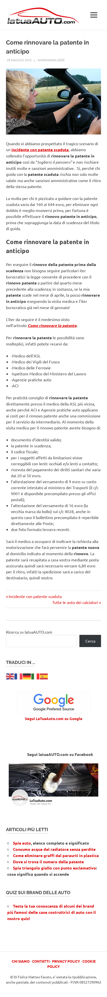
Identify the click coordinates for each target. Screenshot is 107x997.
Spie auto (22, 843)
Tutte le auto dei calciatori (75, 602)
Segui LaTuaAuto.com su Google (53, 718)
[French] (18, 675)
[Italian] (35, 675)
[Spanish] (44, 675)
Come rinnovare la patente (52, 325)
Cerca (90, 640)
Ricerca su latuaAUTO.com (29, 631)
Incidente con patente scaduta (35, 596)
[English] (10, 675)
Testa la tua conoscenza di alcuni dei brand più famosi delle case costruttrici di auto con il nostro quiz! (51, 912)
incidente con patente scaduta (40, 149)
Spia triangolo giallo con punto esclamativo (54, 867)
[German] (27, 675)
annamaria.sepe (51, 60)
